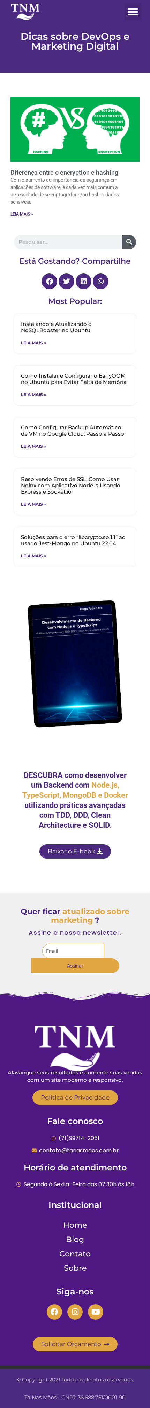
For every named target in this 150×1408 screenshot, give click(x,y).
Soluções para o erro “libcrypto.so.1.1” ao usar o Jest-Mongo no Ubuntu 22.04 (73, 540)
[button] (133, 11)
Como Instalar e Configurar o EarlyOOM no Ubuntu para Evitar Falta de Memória (74, 378)
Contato (75, 1254)
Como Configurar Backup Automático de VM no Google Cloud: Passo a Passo (72, 430)
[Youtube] (95, 1312)
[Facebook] (54, 1312)
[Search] (129, 242)
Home (75, 1225)
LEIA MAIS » (21, 214)
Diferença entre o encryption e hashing (64, 172)
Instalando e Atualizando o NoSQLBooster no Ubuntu (56, 327)
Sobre (75, 1268)
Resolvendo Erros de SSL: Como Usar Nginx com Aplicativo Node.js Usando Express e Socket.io (70, 485)
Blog (75, 1239)
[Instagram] (75, 1312)
